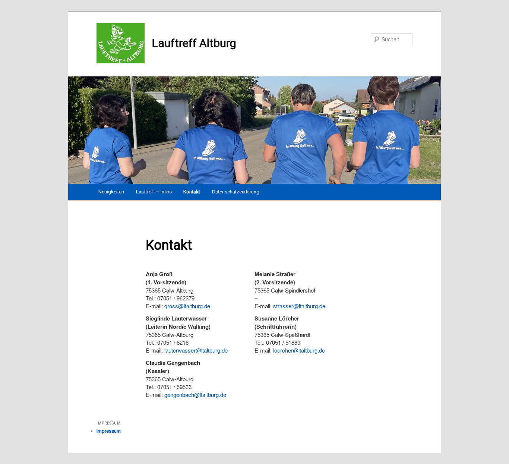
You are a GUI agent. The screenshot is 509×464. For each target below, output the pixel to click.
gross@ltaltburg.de (187, 306)
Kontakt (191, 192)
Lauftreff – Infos (154, 192)
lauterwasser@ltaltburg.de (196, 350)
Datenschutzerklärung (235, 192)
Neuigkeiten (111, 192)
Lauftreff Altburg (194, 43)
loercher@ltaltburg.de (299, 350)
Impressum (109, 431)
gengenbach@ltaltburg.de (195, 394)
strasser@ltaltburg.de (299, 306)
